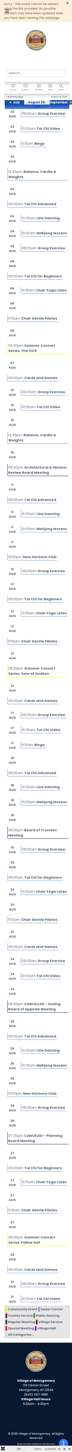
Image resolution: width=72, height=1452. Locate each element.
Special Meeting (21, 1328)
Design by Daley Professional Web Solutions (36, 1444)
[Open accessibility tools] (63, 1443)
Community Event (22, 1309)
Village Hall (46, 1328)
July (16, 102)
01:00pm (32, 556)
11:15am (33, 143)
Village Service (50, 1322)
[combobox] (36, 73)
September (59, 102)
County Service (20, 1315)
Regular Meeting (21, 1322)
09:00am (43, 113)
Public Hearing (48, 1315)
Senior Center (52, 1309)
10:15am (44, 290)
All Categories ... (21, 1334)
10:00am (41, 128)
